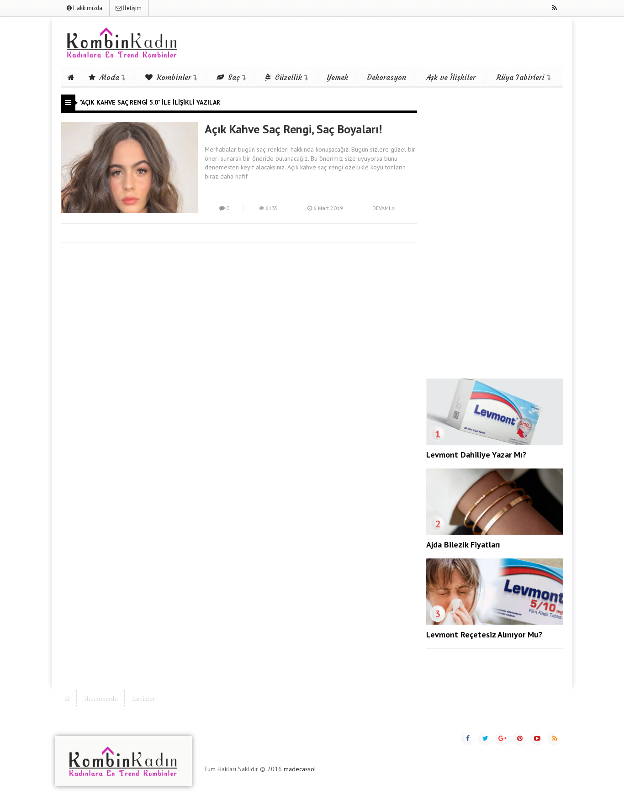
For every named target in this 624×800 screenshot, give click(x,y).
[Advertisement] (494, 231)
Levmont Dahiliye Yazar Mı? (476, 454)
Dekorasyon (386, 77)
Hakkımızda (87, 8)
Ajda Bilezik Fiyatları (463, 544)
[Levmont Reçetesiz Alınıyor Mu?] (494, 622)
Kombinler (172, 77)
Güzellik (287, 77)
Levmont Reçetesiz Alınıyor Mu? (484, 634)
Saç (233, 77)
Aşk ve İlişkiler (451, 77)
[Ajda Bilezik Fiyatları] (494, 532)
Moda (108, 77)
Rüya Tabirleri (521, 77)
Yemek (337, 77)
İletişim (132, 8)
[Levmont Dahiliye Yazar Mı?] (494, 442)
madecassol (300, 769)
